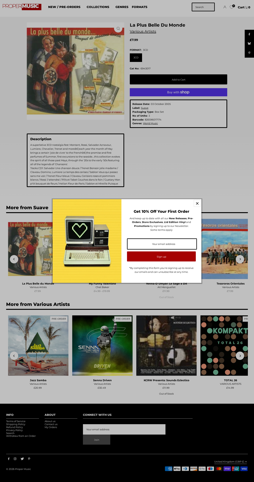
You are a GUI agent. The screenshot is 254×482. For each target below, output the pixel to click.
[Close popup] (197, 203)
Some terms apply (161, 229)
